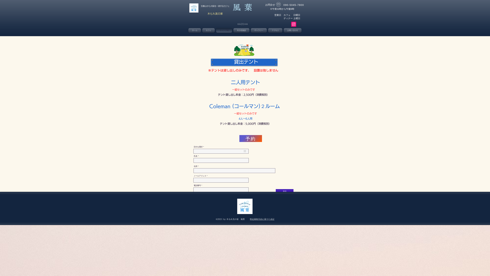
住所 (195, 166)
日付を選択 (199, 147)
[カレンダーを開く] (245, 151)
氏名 (195, 156)
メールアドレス (200, 176)
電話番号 (197, 185)
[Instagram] (293, 24)
